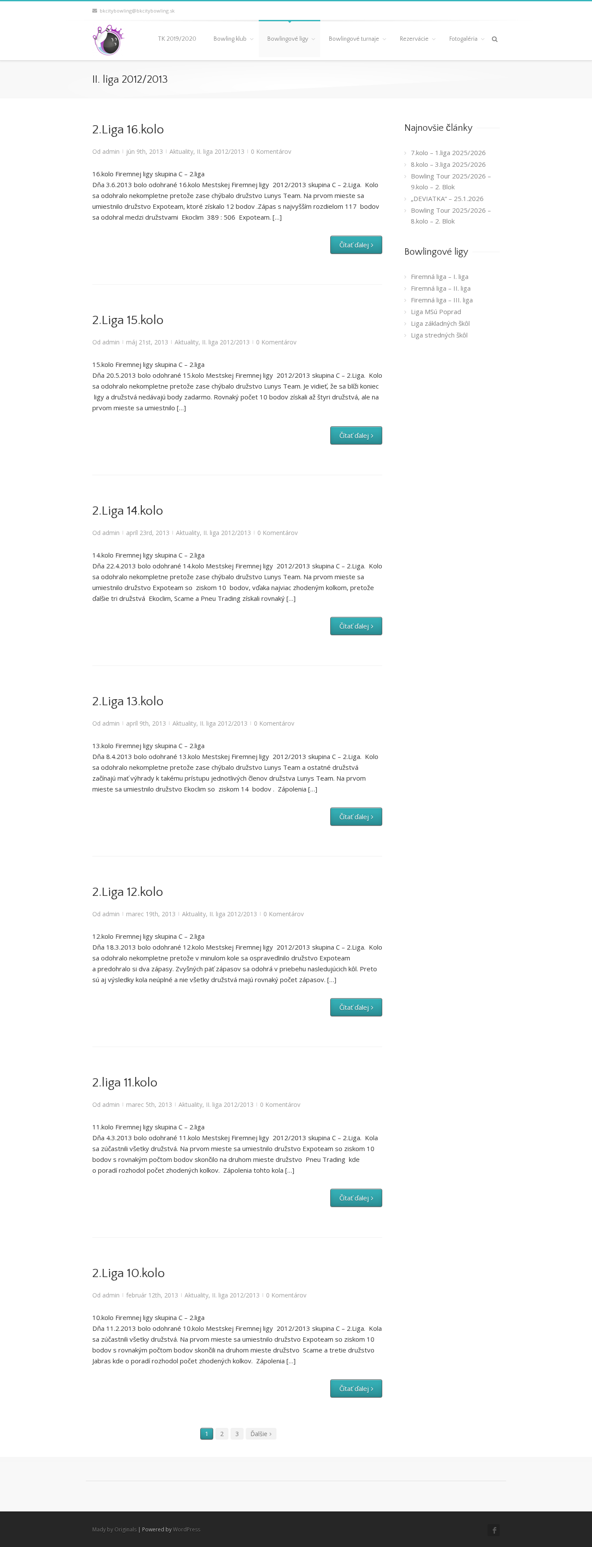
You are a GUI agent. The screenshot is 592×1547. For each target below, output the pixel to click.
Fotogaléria (463, 39)
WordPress (186, 1529)
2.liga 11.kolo (124, 1083)
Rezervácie (414, 39)
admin (111, 151)
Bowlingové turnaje (354, 39)
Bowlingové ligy (287, 39)
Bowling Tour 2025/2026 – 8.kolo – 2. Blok (451, 215)
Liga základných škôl (440, 323)
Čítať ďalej (354, 244)
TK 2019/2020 (177, 39)
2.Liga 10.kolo (128, 1273)
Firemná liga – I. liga (439, 276)
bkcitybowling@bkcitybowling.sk (136, 10)
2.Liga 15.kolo (127, 320)
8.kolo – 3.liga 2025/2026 (448, 164)
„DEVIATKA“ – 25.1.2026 (447, 198)
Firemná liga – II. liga (441, 288)
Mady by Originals (114, 1529)
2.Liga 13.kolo (127, 701)
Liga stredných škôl (439, 335)
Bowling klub (230, 39)
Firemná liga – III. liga (442, 299)
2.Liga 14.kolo (127, 511)
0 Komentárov (271, 151)
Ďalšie (258, 1434)
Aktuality (181, 151)
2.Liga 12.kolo (127, 892)
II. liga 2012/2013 (220, 151)
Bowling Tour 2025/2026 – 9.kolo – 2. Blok (451, 181)
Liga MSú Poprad (436, 311)
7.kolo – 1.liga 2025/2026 (448, 152)
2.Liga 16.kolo (128, 130)
